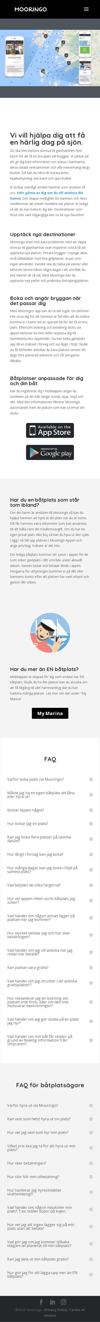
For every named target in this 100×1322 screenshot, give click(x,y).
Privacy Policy (55, 1310)
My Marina (50, 713)
